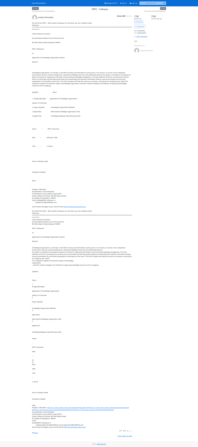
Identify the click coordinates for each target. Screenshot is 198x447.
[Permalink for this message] (131, 431)
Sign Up (134, 3)
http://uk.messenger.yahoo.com (75, 207)
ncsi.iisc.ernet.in (39, 3)
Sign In (124, 3)
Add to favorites (141, 36)
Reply (36, 433)
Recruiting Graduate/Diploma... (155, 11)
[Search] (164, 3)
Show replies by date (125, 436)
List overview (139, 22)
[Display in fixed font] (127, 431)
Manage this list (111, 3)
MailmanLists (101, 444)
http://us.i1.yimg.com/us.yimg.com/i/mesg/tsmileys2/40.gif (67, 408)
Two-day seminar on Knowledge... (43, 11)
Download (140, 26)
